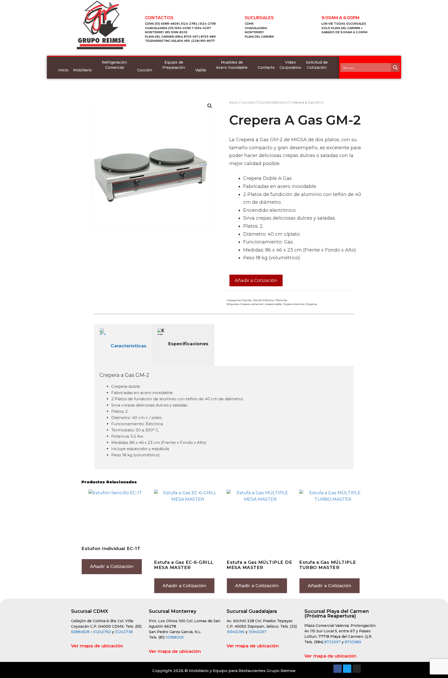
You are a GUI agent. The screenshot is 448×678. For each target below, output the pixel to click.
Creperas (311, 304)
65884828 (80, 631)
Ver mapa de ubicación (97, 645)
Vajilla (200, 70)
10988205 (175, 637)
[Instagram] (357, 669)
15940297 (258, 631)
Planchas (281, 300)
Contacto (266, 67)
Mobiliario (82, 70)
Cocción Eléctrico (272, 102)
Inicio (63, 70)
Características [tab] (128, 345)
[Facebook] (337, 669)
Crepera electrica (294, 304)
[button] (209, 106)
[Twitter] (347, 669)
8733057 (332, 642)
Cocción (144, 70)
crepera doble (273, 304)
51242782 (102, 631)
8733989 (353, 642)
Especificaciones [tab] (188, 343)
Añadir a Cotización (256, 280)
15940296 (235, 631)
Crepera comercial (251, 304)
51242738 (124, 631)
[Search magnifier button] (395, 67)
